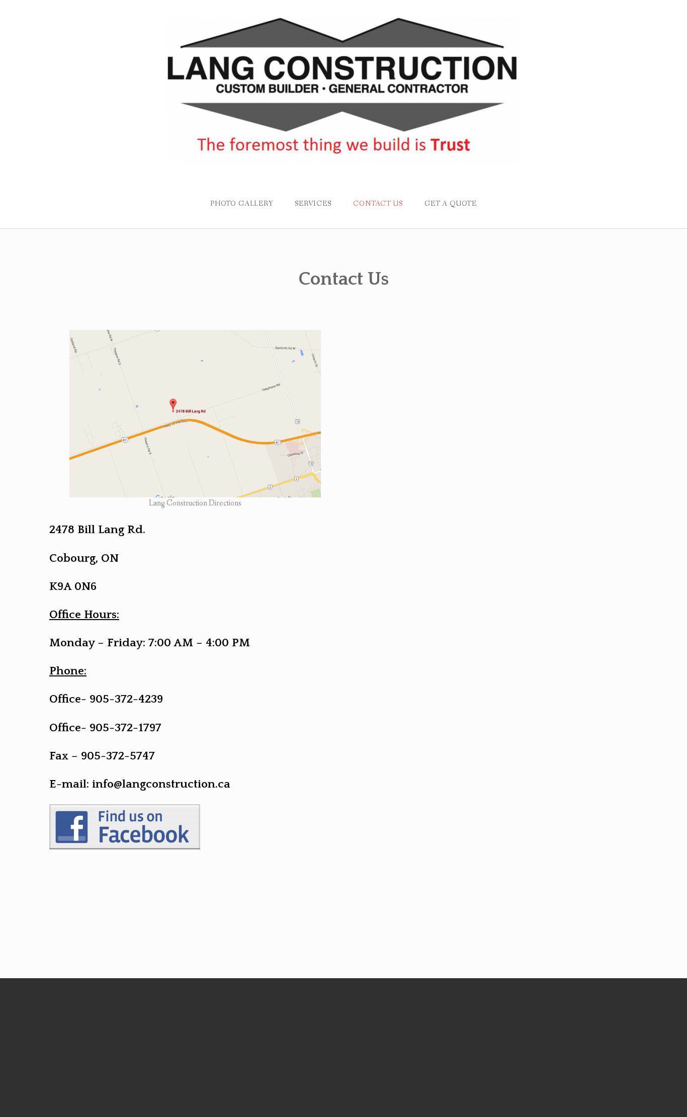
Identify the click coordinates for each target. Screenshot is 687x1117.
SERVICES (313, 203)
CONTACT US (377, 203)
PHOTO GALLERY (241, 203)
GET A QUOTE (450, 203)
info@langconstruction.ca (161, 784)
